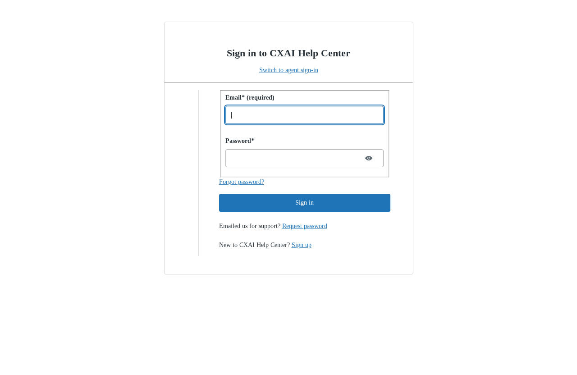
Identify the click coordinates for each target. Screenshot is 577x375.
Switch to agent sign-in (288, 70)
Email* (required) (250, 97)
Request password (304, 226)
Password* (239, 140)
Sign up (301, 245)
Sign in (304, 202)
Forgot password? (241, 181)
